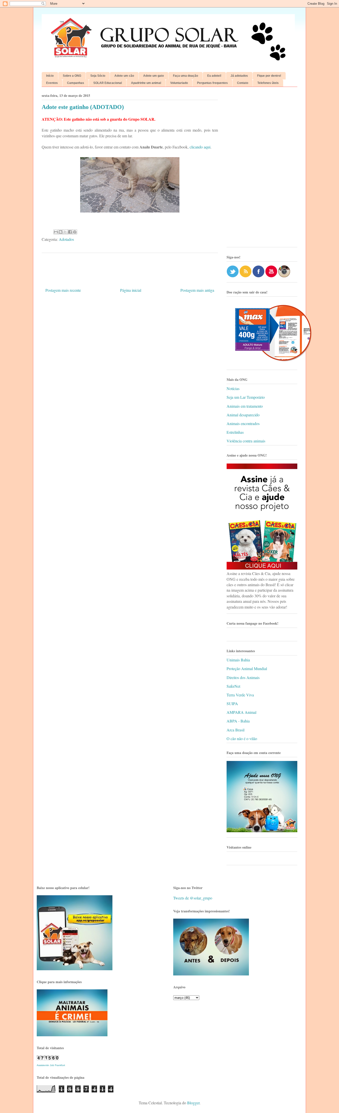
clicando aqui (200, 146)
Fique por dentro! (269, 75)
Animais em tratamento (245, 406)
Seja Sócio (97, 75)
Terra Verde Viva (240, 694)
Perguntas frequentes (212, 83)
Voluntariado (179, 83)
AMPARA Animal (241, 712)
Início (50, 75)
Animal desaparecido (243, 414)
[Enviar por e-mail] (55, 231)
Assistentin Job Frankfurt (51, 1065)
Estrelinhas (235, 432)
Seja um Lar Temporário (246, 397)
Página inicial (130, 290)
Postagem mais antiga (197, 290)
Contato (242, 83)
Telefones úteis (268, 83)
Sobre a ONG (72, 75)
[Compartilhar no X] (65, 231)
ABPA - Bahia (238, 720)
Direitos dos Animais (243, 677)
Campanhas (75, 83)
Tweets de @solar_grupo (192, 897)
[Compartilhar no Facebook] (70, 231)
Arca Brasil (235, 729)
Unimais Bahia (238, 659)
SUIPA (232, 703)
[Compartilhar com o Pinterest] (74, 231)
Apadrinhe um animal (146, 83)
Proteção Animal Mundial (247, 668)
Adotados (66, 239)
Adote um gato (153, 75)
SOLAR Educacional (107, 83)
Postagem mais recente (63, 290)
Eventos (52, 83)
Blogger (193, 1102)
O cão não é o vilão (242, 738)
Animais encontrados (243, 423)
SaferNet (233, 686)
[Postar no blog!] (60, 231)
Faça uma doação (185, 75)
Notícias (233, 388)
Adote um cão (124, 75)
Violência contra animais (246, 440)
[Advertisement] (262, 168)
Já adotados (239, 75)
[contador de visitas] (48, 1058)
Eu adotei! (214, 75)
